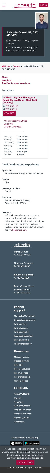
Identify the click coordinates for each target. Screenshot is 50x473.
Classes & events (21, 361)
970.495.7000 (23, 266)
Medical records (21, 357)
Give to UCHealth (22, 405)
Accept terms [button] (25, 462)
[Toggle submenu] (4, 5)
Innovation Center (22, 409)
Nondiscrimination (22, 413)
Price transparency (23, 344)
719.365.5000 (23, 278)
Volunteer (18, 402)
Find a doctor (20, 324)
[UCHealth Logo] (21, 245)
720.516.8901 (12, 109)
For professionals (22, 377)
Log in (43, 5)
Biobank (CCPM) (21, 417)
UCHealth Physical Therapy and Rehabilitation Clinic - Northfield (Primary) (20, 100)
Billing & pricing (21, 340)
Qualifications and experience (16, 83)
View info (9, 113)
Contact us (19, 421)
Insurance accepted (23, 336)
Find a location (21, 328)
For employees (21, 373)
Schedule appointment (24, 320)
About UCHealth (21, 394)
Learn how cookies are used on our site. (25, 458)
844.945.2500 (23, 292)
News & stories (21, 381)
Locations (6, 80)
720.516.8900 (12, 106)
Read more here (19, 230)
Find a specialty (21, 332)
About (5, 77)
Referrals (18, 365)
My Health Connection (24, 316)
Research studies (22, 369)
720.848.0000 (23, 255)
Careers (17, 398)
